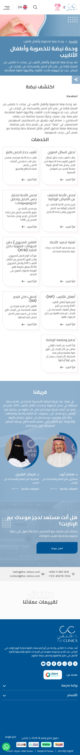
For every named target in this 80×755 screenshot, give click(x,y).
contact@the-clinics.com (25, 576)
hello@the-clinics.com (26, 571)
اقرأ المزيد (70, 179)
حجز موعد (57, 548)
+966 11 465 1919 (58, 571)
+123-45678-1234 (59, 576)
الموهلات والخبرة (69, 488)
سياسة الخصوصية (45, 750)
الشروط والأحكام (65, 750)
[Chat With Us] (6, 747)
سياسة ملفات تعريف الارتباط (20, 750)
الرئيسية (73, 41)
